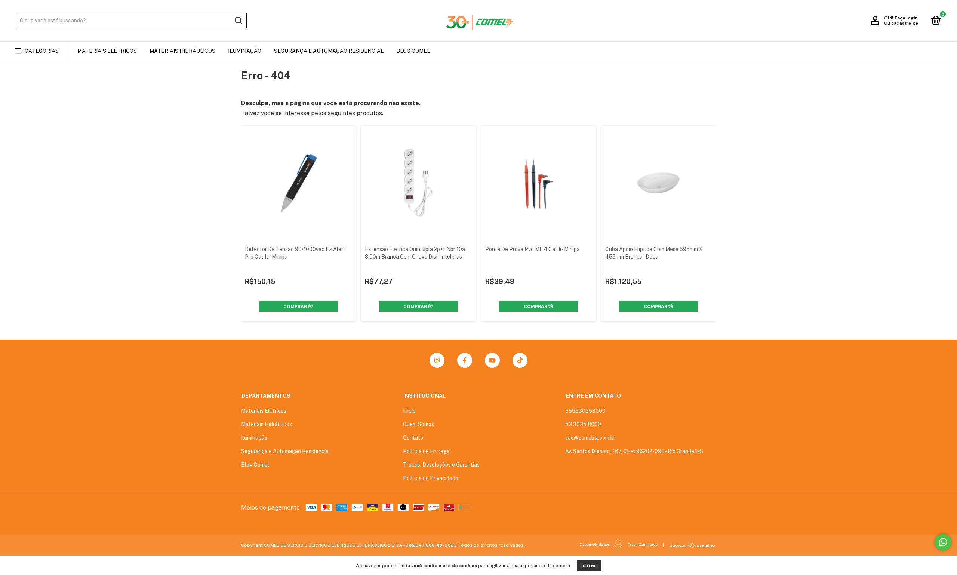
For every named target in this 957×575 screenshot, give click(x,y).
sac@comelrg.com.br (590, 438)
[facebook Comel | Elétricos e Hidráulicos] (464, 360)
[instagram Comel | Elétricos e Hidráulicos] (437, 360)
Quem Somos (418, 424)
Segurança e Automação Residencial (329, 51)
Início (409, 411)
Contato (413, 438)
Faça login (906, 18)
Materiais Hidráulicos (182, 51)
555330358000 (585, 411)
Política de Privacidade (430, 478)
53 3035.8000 (583, 424)
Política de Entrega (426, 451)
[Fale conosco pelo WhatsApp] (943, 542)
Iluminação (244, 51)
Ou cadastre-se (901, 23)
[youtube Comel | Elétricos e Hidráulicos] (492, 360)
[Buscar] (238, 20)
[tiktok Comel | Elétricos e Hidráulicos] (520, 360)
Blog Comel (413, 51)
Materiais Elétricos (107, 51)
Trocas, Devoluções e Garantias (441, 465)
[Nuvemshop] (692, 545)
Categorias (42, 51)
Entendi (589, 565)
